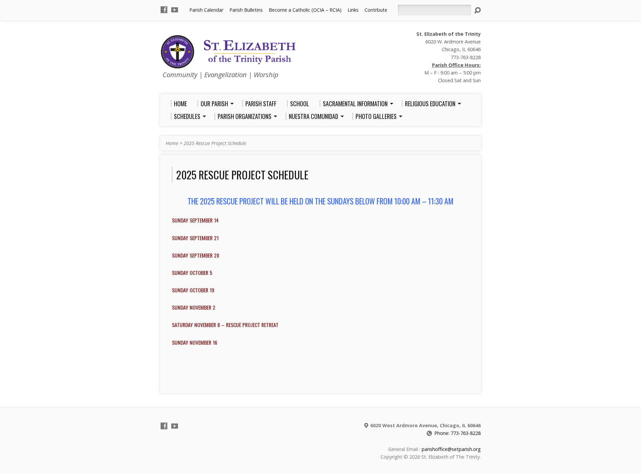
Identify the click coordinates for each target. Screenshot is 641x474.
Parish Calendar (206, 10)
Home (172, 143)
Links (353, 10)
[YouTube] (174, 9)
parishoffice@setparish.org (451, 449)
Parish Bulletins (246, 10)
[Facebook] (164, 9)
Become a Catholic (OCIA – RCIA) (305, 10)
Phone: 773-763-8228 (457, 433)
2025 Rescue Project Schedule (215, 143)
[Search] (477, 10)
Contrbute (376, 10)
